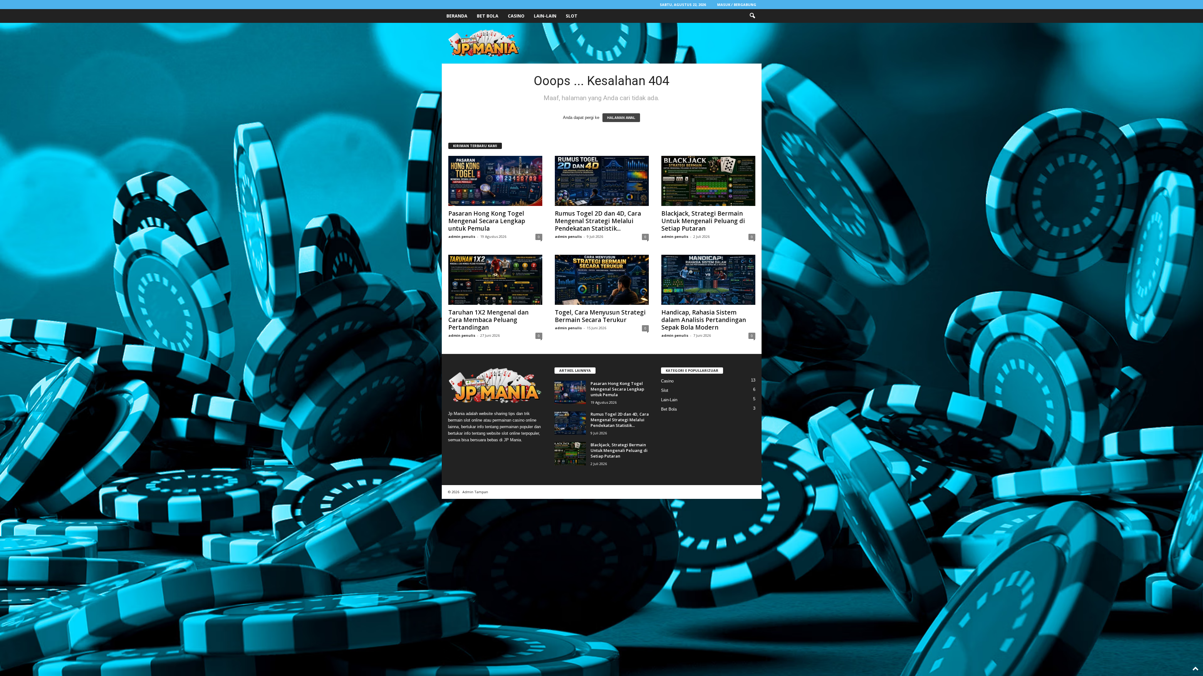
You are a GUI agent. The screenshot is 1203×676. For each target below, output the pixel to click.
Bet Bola (487, 16)
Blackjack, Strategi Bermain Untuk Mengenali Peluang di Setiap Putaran (703, 221)
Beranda (456, 16)
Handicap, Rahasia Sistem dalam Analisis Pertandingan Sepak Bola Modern (703, 319)
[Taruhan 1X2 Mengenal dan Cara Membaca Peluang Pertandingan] (495, 280)
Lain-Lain (545, 16)
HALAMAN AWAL (621, 118)
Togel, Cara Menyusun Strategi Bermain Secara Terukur (600, 316)
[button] (752, 16)
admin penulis (461, 236)
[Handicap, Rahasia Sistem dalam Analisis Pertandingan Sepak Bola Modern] (708, 280)
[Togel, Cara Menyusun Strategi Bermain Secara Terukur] (602, 280)
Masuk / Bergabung (736, 4)
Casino (516, 16)
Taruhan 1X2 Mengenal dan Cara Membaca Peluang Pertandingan (488, 319)
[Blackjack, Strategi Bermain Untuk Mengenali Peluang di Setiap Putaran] (708, 181)
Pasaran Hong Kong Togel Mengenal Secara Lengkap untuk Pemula (486, 221)
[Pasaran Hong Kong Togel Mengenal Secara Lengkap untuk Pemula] (495, 181)
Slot (571, 16)
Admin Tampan (475, 491)
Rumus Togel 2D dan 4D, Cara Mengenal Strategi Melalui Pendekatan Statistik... (598, 221)
